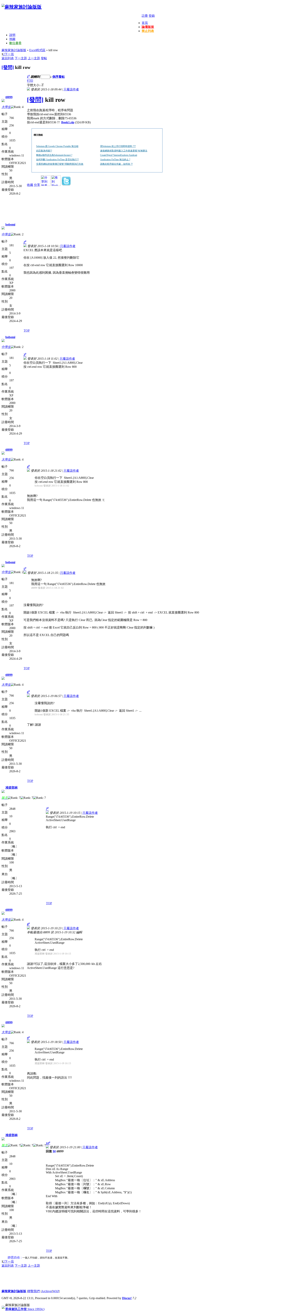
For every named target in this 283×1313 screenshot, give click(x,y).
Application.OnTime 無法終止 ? (115, 159)
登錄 (152, 15)
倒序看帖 (58, 76)
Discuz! (127, 1298)
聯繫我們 (34, 1291)
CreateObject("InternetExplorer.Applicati (118, 155)
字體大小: (34, 85)
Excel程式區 (37, 50)
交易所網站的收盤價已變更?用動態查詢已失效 (59, 164)
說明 (12, 35)
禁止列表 (148, 31)
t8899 (9, 97)
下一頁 (9, 54)
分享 (37, 184)
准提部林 (11, 787)
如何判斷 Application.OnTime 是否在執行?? (57, 159)
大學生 (6, 107)
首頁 (145, 22)
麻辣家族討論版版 (14, 50)
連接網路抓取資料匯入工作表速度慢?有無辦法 (123, 150)
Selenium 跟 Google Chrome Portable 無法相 (57, 146)
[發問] (8, 67)
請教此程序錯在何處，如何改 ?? (116, 164)
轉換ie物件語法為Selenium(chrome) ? (54, 155)
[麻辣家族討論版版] (22, 6)
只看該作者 (71, 89)
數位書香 (15, 43)
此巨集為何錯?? (44, 150)
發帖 (44, 58)
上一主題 (34, 58)
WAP (56, 1291)
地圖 (12, 39)
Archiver (46, 1291)
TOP (27, 330)
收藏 (30, 184)
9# (54, 1151)
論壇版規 (148, 26)
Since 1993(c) (24, 1309)
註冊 (145, 15)
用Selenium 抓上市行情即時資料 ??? (118, 146)
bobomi (10, 224)
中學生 (6, 234)
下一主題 (21, 58)
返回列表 (8, 58)
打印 (30, 80)
